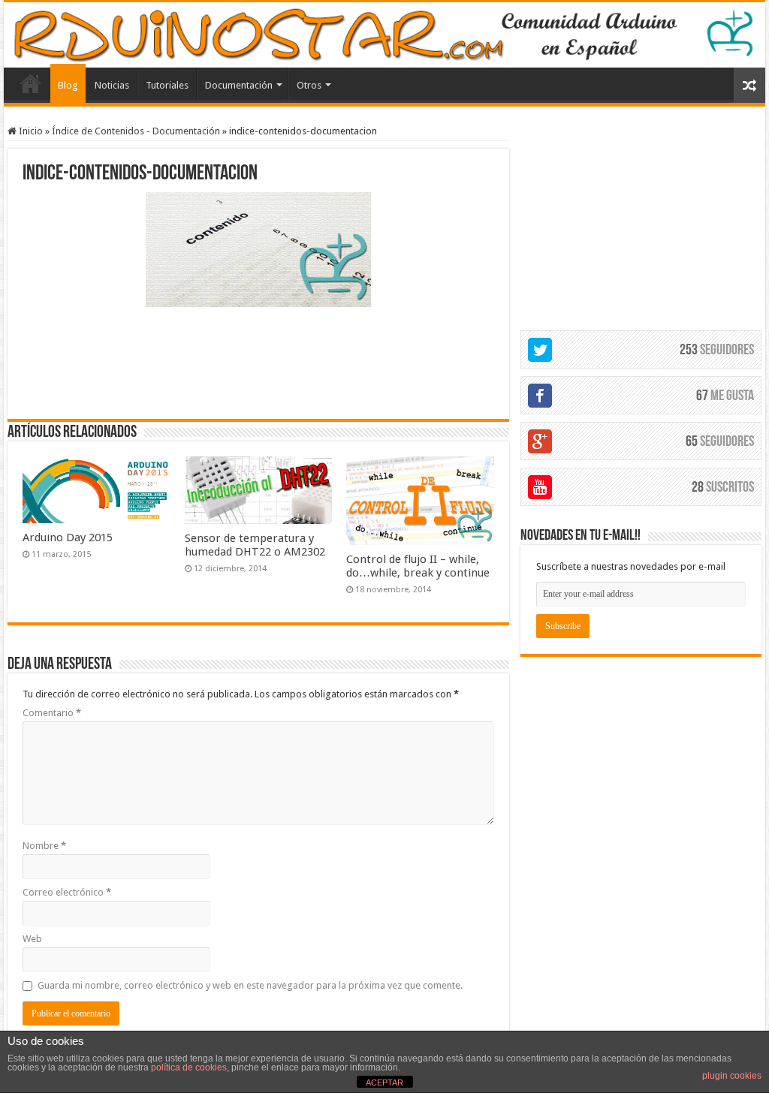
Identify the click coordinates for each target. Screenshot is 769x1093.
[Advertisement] (258, 361)
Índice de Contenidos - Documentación (136, 131)
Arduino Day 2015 (68, 537)
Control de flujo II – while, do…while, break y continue (418, 566)
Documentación (239, 85)
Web (32, 938)
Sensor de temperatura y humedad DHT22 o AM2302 (255, 545)
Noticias (112, 85)
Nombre (44, 845)
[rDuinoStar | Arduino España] (384, 35)
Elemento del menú (30, 83)
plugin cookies (731, 1075)
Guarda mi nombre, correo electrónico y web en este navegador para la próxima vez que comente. (250, 985)
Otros (309, 85)
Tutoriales (167, 85)
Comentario (52, 712)
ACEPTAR (384, 1082)
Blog (68, 85)
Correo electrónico (67, 892)
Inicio (30, 131)
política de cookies (189, 1067)
